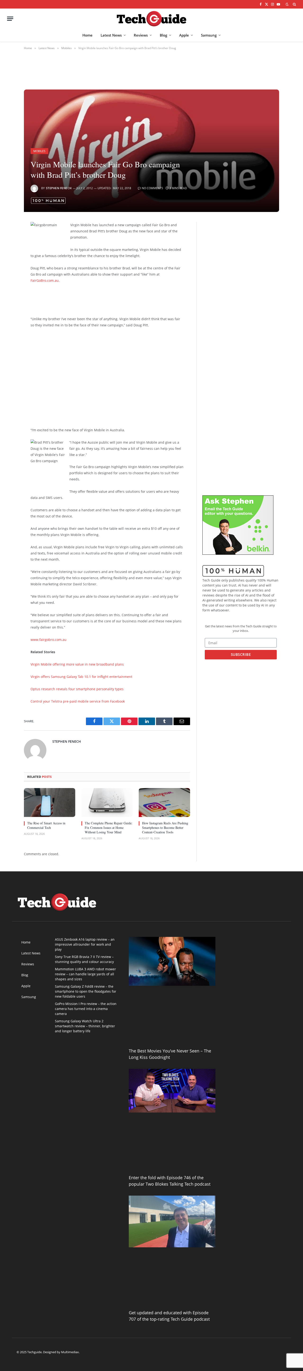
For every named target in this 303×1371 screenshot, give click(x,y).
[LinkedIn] (7, 262)
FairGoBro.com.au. (45, 280)
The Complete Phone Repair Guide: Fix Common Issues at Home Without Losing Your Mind (109, 827)
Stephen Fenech (59, 188)
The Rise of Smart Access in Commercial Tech (46, 825)
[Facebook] (7, 238)
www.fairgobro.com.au (49, 639)
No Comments (152, 188)
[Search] (294, 4)
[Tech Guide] (151, 19)
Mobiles (39, 151)
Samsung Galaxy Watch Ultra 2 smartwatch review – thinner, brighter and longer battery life (85, 1026)
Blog (163, 35)
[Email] (7, 286)
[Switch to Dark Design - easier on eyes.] (287, 4)
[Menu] (10, 18)
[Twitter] (7, 250)
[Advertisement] (104, 299)
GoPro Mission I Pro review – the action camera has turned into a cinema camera (85, 1008)
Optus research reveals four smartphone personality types (77, 689)
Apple (184, 35)
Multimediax (70, 1352)
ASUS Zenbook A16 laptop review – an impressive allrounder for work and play (85, 944)
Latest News (111, 35)
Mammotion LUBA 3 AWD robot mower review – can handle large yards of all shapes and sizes (85, 974)
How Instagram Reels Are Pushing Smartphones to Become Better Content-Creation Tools (165, 827)
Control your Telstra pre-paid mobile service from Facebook (78, 701)
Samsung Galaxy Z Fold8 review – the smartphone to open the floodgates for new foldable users (85, 991)
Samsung (209, 35)
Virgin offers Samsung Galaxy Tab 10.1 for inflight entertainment (81, 676)
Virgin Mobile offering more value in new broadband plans (77, 664)
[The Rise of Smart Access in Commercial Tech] (49, 802)
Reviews (141, 35)
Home (87, 35)
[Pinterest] (7, 274)
